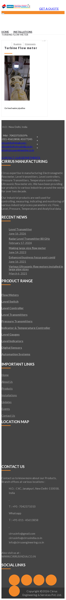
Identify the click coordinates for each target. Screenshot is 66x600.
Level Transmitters (14, 314)
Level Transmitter (20, 229)
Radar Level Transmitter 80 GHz (29, 238)
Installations (22, 31)
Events (5, 408)
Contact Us (8, 415)
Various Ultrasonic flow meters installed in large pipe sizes (36, 268)
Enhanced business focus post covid (32, 257)
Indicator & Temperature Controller (25, 327)
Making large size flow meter (27, 248)
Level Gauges (10, 334)
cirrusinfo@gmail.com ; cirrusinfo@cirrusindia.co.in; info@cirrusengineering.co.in (17, 146)
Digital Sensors (11, 347)
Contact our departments (20, 157)
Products (7, 388)
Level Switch (10, 301)
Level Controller (12, 308)
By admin (17, 44)
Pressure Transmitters (16, 321)
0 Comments (30, 44)
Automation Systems (15, 354)
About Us (7, 381)
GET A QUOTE (49, 8)
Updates (6, 402)
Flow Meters (10, 295)
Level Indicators (12, 341)
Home (5, 31)
